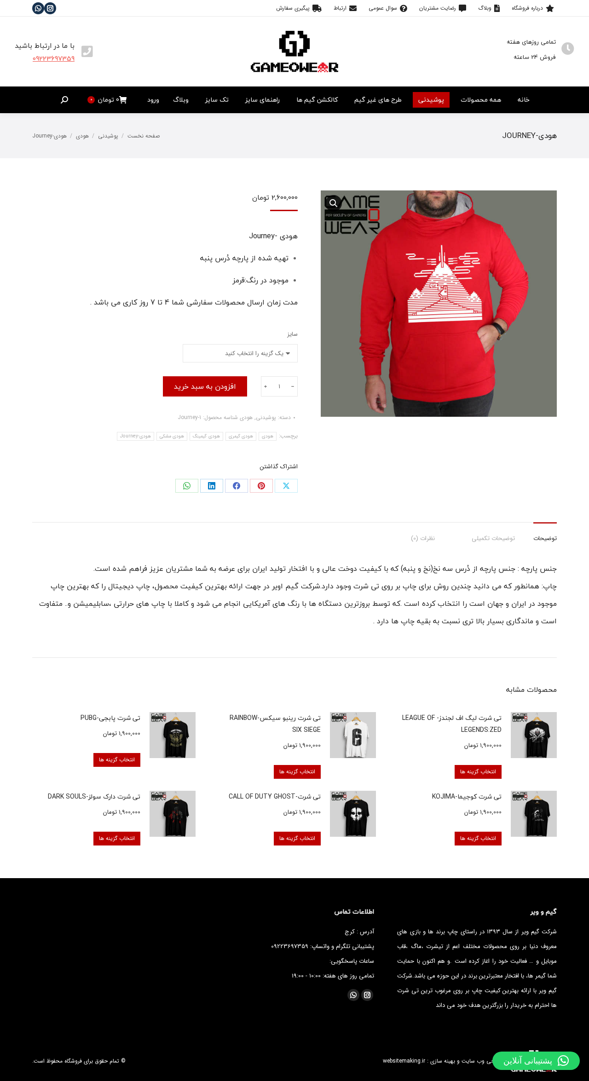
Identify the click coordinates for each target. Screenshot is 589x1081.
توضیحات (545, 538)
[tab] (545, 534)
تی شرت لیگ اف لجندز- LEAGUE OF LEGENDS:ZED (452, 724)
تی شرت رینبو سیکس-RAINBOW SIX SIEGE (275, 724)
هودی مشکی (172, 436)
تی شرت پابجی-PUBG (110, 718)
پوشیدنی (266, 417)
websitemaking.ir (404, 1061)
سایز (292, 334)
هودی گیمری (241, 436)
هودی (246, 417)
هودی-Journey (135, 436)
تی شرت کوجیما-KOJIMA (467, 796)
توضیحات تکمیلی (493, 538)
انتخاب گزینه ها (478, 771)
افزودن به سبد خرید (205, 386)
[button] (536, 1061)
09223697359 (54, 58)
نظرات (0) (423, 538)
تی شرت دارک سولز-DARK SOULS (94, 796)
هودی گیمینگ (206, 436)
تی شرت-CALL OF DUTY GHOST (275, 796)
